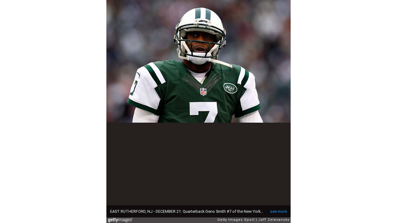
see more (278, 211)
